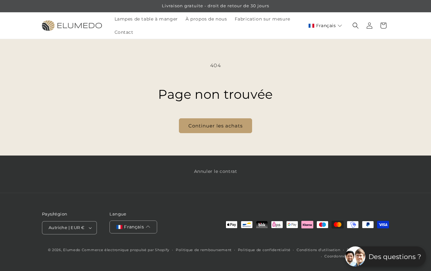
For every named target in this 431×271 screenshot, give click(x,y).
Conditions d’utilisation (318, 250)
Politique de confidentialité (264, 250)
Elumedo (71, 250)
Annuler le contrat (215, 171)
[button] (325, 26)
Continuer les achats (215, 126)
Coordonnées (337, 256)
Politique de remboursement (204, 250)
